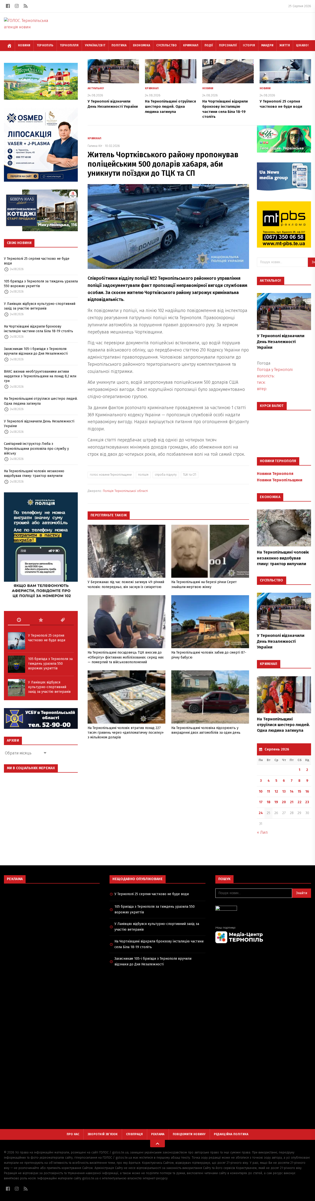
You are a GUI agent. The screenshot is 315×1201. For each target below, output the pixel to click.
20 (284, 802)
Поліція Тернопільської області (125, 491)
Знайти (301, 893)
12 (276, 791)
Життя (285, 45)
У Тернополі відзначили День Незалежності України (39, 423)
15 (299, 791)
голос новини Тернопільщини (111, 474)
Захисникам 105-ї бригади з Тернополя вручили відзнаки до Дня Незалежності (36, 351)
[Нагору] (157, 1143)
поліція (143, 474)
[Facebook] (8, 6)
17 (261, 802)
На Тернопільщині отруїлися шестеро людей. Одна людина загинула (41, 401)
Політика (118, 45)
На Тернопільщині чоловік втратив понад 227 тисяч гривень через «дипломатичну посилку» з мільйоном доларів (126, 733)
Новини (24, 45)
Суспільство (166, 45)
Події (209, 45)
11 (268, 791)
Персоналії (228, 45)
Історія (249, 45)
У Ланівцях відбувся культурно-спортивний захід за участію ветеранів (39, 306)
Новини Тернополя (275, 473)
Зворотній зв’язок (103, 1134)
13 (284, 791)
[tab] (19, 620)
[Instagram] (17, 6)
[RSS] (26, 6)
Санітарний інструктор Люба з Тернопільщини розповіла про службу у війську (36, 448)
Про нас (73, 1134)
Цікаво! (302, 45)
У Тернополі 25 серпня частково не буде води (36, 261)
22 (299, 802)
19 (276, 802)
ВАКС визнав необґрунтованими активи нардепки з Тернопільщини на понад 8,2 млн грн (40, 376)
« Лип (262, 832)
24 (261, 813)
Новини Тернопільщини (279, 480)
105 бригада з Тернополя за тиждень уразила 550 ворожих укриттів (41, 283)
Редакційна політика (231, 1134)
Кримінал (190, 45)
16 (307, 791)
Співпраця (134, 1134)
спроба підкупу (166, 474)
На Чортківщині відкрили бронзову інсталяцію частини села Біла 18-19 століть (38, 328)
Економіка (141, 45)
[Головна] (9, 45)
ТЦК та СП (189, 474)
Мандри (267, 45)
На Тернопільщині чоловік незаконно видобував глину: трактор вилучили (34, 473)
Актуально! (96, 88)
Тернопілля (69, 45)
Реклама (158, 1134)
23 (307, 802)
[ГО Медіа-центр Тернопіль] (263, 934)
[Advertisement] (52, 922)
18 (268, 802)
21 (291, 802)
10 (261, 791)
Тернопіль (45, 45)
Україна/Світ (95, 45)
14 (292, 791)
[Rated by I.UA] (263, 909)
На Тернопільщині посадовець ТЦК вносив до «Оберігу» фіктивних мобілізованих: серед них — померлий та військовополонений (126, 657)
